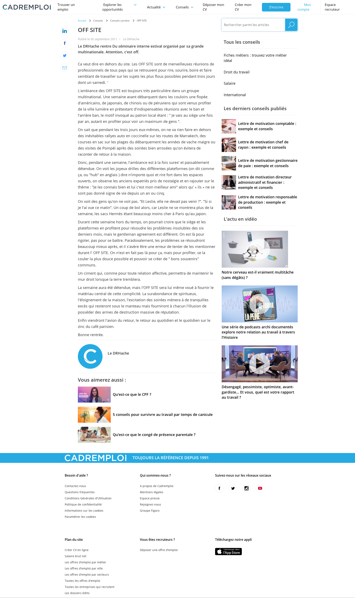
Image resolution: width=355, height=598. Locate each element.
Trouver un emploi (66, 7)
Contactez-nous (75, 486)
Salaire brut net (75, 556)
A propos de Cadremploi (156, 486)
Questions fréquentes (80, 492)
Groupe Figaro (149, 510)
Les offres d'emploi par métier (85, 562)
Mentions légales (151, 492)
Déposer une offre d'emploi (159, 550)
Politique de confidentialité (83, 504)
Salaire (229, 83)
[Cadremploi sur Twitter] (233, 488)
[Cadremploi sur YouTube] (260, 488)
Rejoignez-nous (150, 504)
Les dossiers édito (77, 593)
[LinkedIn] (64, 31)
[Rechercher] (291, 25)
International (235, 94)
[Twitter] (64, 55)
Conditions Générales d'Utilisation (88, 498)
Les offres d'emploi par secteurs (87, 574)
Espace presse (150, 498)
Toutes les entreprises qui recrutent (89, 587)
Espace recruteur (332, 7)
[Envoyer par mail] (64, 68)
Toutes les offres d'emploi (82, 581)
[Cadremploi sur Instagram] (246, 488)
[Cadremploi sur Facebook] (219, 488)
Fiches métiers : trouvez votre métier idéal (255, 58)
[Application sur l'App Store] (228, 551)
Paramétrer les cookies (80, 517)
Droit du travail (237, 72)
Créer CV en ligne (77, 550)
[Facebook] (64, 43)
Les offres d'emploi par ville (84, 568)
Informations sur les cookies (84, 510)
